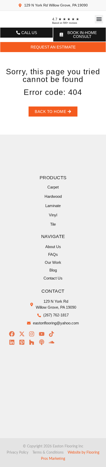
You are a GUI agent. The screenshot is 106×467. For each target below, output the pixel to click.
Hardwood (53, 196)
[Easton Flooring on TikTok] (53, 334)
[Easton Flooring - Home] (18, 19)
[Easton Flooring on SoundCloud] (53, 342)
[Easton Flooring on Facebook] (13, 334)
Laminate (53, 205)
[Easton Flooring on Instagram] (33, 334)
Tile (53, 224)
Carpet (53, 187)
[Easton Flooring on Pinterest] (23, 342)
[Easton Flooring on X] (23, 334)
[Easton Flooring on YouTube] (43, 334)
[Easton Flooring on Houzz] (33, 342)
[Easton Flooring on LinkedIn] (13, 342)
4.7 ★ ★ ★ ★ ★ (65, 19)
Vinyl (53, 215)
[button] (99, 19)
